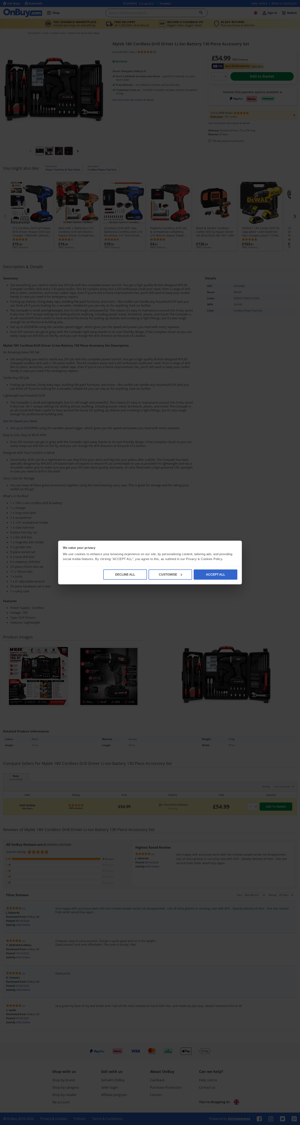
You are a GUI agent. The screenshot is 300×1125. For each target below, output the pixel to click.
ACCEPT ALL (215, 574)
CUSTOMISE (168, 574)
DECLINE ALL (125, 574)
